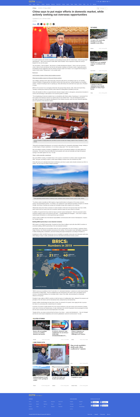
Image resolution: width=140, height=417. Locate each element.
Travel (72, 4)
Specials (94, 4)
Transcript (60, 406)
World (38, 4)
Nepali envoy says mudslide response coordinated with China (98, 64)
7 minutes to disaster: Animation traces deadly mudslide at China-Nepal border (97, 87)
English (71, 401)
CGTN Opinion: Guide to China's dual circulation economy (47, 75)
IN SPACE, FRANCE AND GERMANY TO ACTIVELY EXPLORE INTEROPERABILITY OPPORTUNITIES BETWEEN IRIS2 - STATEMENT (60, 334)
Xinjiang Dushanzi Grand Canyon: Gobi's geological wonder (40, 379)
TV (90, 4)
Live (88, 4)
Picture (80, 4)
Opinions (53, 4)
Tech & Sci (58, 4)
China (34, 4)
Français (71, 404)
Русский (71, 406)
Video (84, 4)
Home (30, 4)
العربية (80, 404)
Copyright (96, 414)
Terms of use (90, 414)
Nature (76, 4)
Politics (43, 4)
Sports (67, 4)
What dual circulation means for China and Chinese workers (47, 78)
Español (80, 401)
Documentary (81, 406)
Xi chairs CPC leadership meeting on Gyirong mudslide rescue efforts (98, 41)
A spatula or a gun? (76, 377)
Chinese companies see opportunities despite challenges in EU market (78, 333)
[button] (35, 54)
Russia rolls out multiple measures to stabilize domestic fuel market (40, 333)
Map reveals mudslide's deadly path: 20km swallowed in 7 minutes (78, 347)
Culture (63, 4)
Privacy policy (102, 414)
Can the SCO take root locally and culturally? (58, 378)
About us (108, 414)
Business (48, 4)
